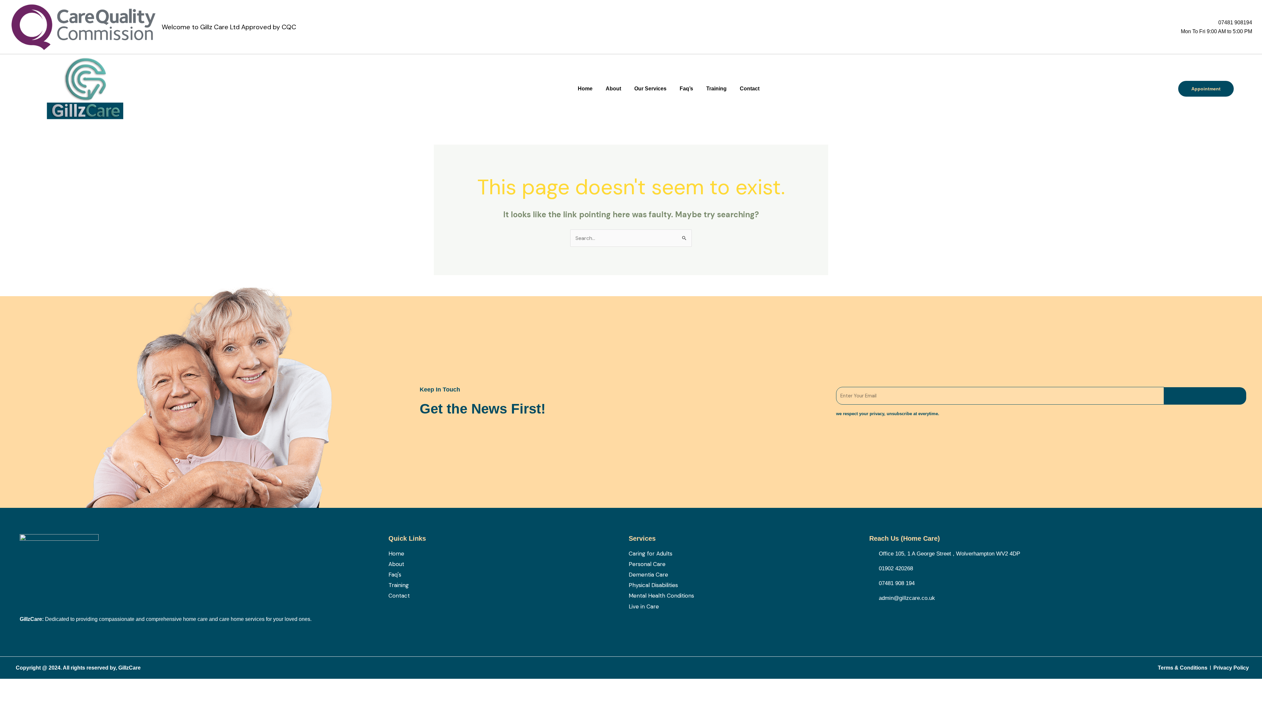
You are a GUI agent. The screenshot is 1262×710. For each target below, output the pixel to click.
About (613, 88)
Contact (750, 88)
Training (716, 88)
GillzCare (129, 668)
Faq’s (686, 88)
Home (585, 88)
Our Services (650, 88)
